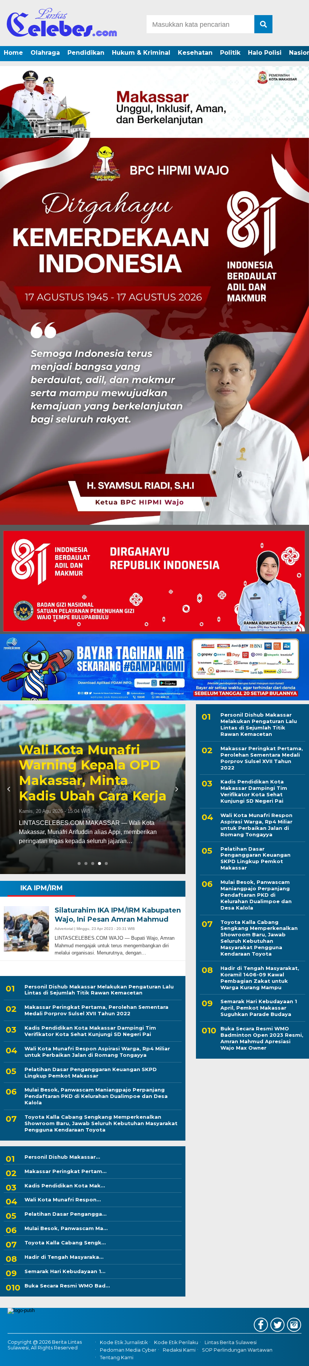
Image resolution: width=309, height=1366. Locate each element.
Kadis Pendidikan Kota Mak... (64, 1186)
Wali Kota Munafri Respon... (62, 1199)
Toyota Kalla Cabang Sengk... (65, 1243)
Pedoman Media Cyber (128, 1350)
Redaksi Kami (179, 1350)
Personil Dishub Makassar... (62, 1157)
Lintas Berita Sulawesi (231, 1342)
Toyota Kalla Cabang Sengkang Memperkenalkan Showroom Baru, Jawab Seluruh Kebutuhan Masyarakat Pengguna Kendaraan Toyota (100, 1123)
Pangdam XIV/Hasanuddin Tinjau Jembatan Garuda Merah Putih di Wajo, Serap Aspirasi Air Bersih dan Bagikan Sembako (86, 741)
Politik (230, 52)
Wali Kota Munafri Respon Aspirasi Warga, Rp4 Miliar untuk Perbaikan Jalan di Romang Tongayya (97, 1051)
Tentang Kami (116, 1357)
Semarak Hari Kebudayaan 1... (65, 1271)
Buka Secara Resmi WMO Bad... (67, 1286)
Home (13, 52)
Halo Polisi (264, 52)
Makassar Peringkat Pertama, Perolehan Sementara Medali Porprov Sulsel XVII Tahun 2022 (96, 1010)
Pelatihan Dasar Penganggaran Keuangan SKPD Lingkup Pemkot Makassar (90, 1072)
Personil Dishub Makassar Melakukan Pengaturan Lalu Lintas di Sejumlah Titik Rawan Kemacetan (99, 990)
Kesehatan (195, 52)
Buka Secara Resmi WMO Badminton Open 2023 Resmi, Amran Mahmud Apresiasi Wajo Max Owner (261, 1038)
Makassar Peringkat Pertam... (65, 1171)
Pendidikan (85, 52)
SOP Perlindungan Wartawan (237, 1350)
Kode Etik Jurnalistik (124, 1342)
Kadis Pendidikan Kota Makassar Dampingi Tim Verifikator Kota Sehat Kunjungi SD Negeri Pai (90, 1031)
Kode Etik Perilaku (176, 1342)
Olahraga (45, 52)
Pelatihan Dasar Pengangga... (65, 1214)
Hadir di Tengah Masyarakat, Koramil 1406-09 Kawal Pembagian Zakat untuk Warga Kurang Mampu (259, 977)
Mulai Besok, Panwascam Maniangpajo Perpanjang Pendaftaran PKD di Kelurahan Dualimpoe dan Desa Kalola (96, 1096)
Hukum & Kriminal (141, 52)
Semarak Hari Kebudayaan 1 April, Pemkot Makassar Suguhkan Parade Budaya (258, 1007)
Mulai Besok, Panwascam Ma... (66, 1228)
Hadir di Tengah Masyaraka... (64, 1257)
